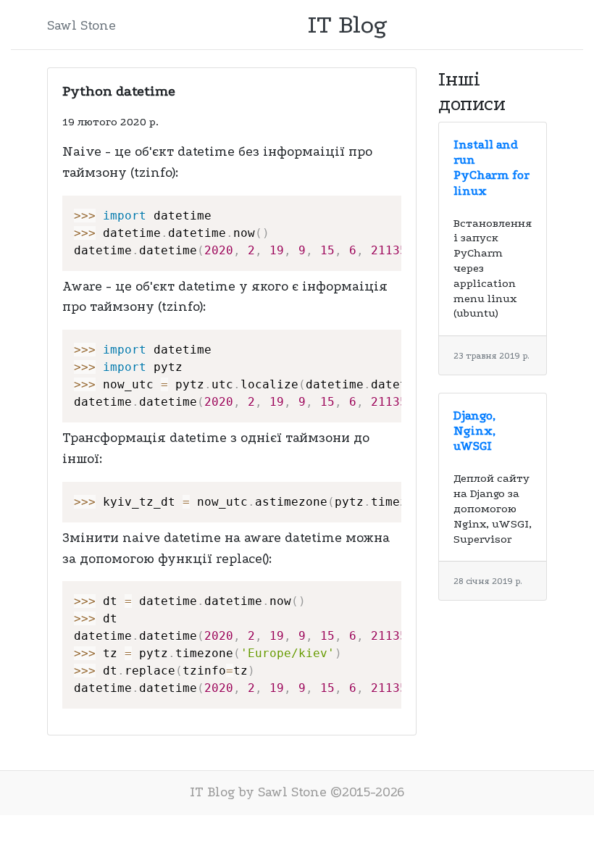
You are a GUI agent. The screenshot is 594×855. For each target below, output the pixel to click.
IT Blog (348, 24)
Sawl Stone (81, 25)
